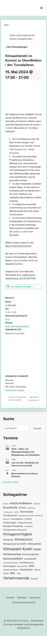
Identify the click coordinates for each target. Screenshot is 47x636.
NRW (31, 566)
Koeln (27, 549)
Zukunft (34, 578)
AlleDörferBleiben (21, 503)
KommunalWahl (13, 558)
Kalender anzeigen (11, 482)
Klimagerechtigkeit (17, 534)
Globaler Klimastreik (13, 526)
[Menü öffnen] (41, 8)
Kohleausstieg (12, 554)
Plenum (37, 570)
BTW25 (22, 508)
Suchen (37, 428)
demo (16, 512)
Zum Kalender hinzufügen (21, 286)
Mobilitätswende (26, 562)
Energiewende (10, 515)
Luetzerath (30, 558)
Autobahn (37, 504)
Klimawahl (12, 549)
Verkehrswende (16, 578)
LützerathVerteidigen (10, 563)
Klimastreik (34, 543)
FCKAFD (28, 519)
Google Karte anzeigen (14, 390)
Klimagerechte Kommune (15, 530)
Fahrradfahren (17, 519)
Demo (7, 319)
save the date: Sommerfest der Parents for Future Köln (25, 464)
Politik (6, 573)
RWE (12, 573)
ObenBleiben (26, 569)
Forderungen (9, 522)
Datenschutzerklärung (23, 602)
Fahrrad (6, 519)
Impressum (35, 597)
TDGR (18, 573)
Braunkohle (10, 507)
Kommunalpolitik (30, 554)
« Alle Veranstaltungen (16, 46)
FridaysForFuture (25, 523)
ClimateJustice (8, 512)
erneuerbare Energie (26, 516)
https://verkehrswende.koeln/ (18, 245)
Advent (5, 504)
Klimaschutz (24, 539)
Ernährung (39, 516)
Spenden (22, 597)
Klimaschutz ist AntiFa (15, 543)
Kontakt (10, 597)
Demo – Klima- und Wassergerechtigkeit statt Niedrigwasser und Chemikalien (25, 451)
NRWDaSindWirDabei (10, 570)
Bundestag (31, 508)
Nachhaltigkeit (9, 566)
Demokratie (26, 511)
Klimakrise (8, 539)
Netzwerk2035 (22, 566)
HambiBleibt (28, 526)
